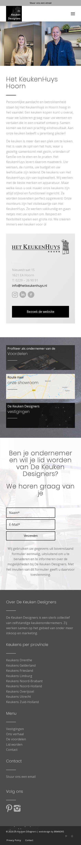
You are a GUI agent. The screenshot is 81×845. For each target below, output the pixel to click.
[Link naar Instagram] (72, 836)
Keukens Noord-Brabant (24, 681)
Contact (11, 749)
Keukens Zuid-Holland (22, 702)
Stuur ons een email (41, 2)
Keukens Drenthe (19, 660)
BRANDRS (59, 831)
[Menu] (73, 13)
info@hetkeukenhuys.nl (29, 285)
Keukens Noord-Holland (24, 686)
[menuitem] (73, 13)
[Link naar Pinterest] (66, 836)
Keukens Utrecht (18, 696)
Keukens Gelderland (21, 665)
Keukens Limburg (19, 676)
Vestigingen (15, 729)
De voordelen (16, 739)
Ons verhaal (15, 734)
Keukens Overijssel (20, 691)
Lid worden (14, 744)
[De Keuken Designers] (33, 13)
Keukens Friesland (19, 670)
